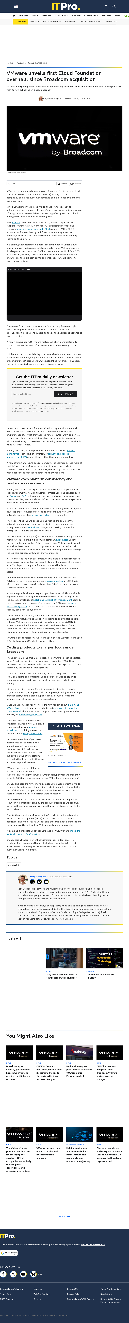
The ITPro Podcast (113, 21)
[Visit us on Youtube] (23, 1274)
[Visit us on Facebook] (3, 1274)
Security (76, 15)
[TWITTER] (33, 882)
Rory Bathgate (54, 98)
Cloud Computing (37, 62)
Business (23, 15)
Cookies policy (73, 1294)
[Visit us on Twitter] (13, 1274)
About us (38, 1289)
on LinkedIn (67, 918)
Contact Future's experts (11, 1289)
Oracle (13, 496)
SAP (24, 496)
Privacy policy (6, 1294)
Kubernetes (62, 539)
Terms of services (45, 403)
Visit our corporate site (93, 1244)
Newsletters (106, 1294)
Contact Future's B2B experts (80, 1299)
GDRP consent (7, 1299)
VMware (13, 865)
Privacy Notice (29, 406)
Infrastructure (62, 15)
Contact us (72, 1289)
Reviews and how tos (91, 21)
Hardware (46, 15)
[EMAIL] (47, 882)
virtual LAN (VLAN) (41, 515)
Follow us (64, 184)
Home (10, 62)
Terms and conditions (111, 1289)
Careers (37, 1299)
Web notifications (42, 1294)
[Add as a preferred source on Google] (9, 1253)
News (88, 98)
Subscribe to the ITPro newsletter (45, 21)
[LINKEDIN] (40, 882)
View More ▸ (64, 1217)
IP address (33, 527)
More (117, 15)
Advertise (106, 15)
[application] (44, 293)
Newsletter (77, 184)
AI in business (71, 21)
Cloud (35, 15)
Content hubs (91, 15)
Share (13, 184)
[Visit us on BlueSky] (32, 1274)
